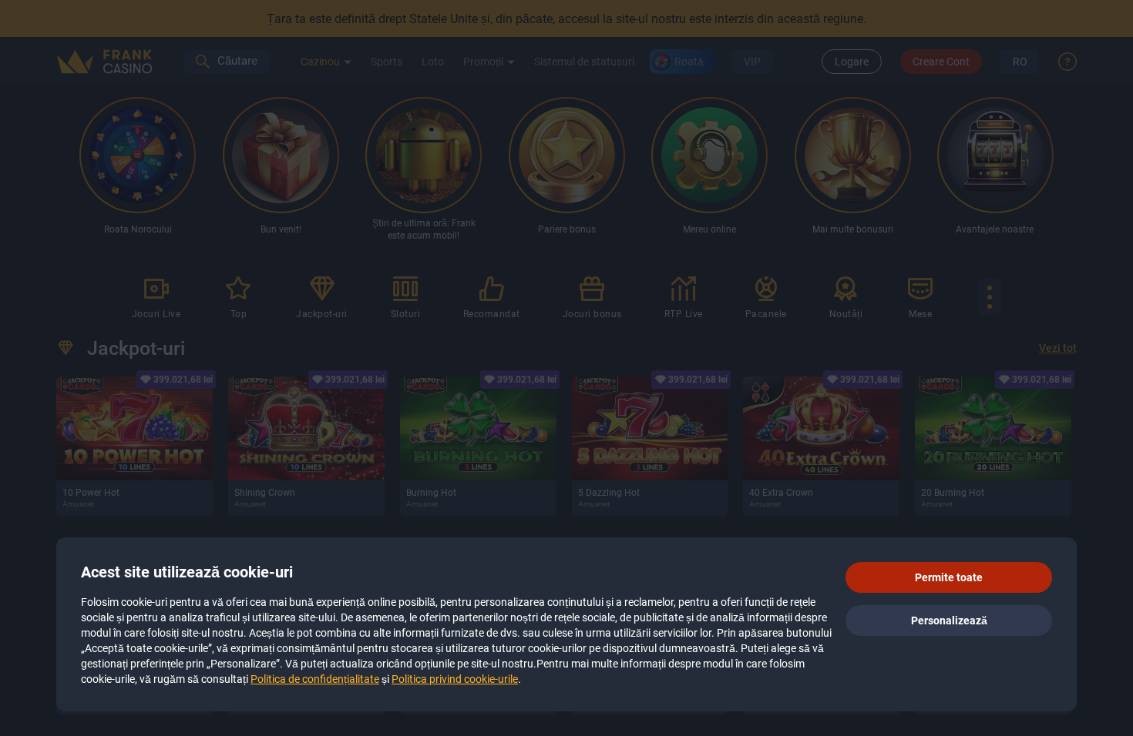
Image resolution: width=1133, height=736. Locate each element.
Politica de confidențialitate (314, 679)
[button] (949, 577)
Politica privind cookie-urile (455, 679)
